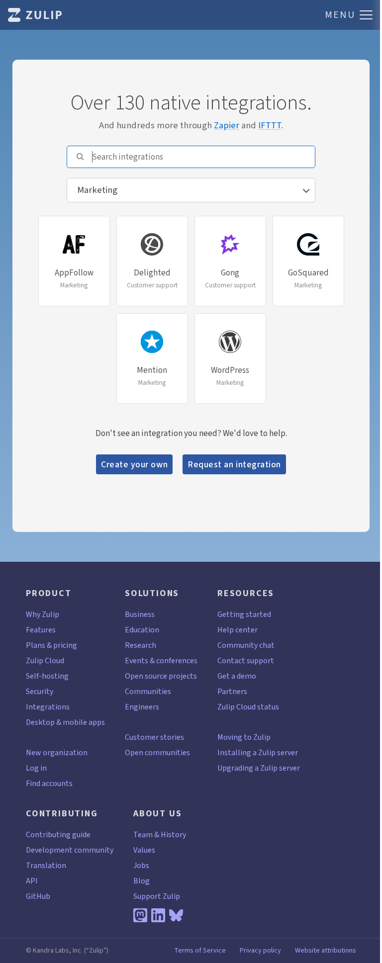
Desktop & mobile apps (65, 722)
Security (39, 691)
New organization (57, 752)
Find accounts (49, 783)
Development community (69, 850)
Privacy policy (260, 950)
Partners (232, 691)
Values (144, 850)
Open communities (157, 752)
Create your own (134, 464)
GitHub (38, 896)
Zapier (226, 125)
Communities (148, 691)
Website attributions (325, 950)
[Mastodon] (140, 915)
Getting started (244, 614)
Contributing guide (58, 834)
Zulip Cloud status (248, 706)
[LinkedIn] (158, 915)
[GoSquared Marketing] (308, 218)
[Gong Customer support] (231, 218)
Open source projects (161, 676)
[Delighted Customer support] (153, 218)
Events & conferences (161, 660)
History (173, 834)
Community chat (246, 645)
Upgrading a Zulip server (258, 768)
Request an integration (234, 464)
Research (140, 645)
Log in (36, 768)
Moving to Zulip (244, 737)
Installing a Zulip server (257, 752)
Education (142, 629)
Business (140, 614)
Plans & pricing (51, 645)
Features (41, 629)
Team (143, 834)
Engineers (142, 706)
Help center (237, 629)
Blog (141, 880)
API (32, 880)
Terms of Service (200, 950)
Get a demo (236, 676)
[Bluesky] (176, 915)
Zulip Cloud (45, 660)
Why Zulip (42, 614)
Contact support (245, 660)
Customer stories (154, 737)
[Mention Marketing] (153, 315)
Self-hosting (47, 676)
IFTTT (269, 125)
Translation (46, 865)
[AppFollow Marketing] (75, 218)
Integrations (48, 706)
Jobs (141, 865)
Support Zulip (156, 896)
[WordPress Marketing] (230, 315)
